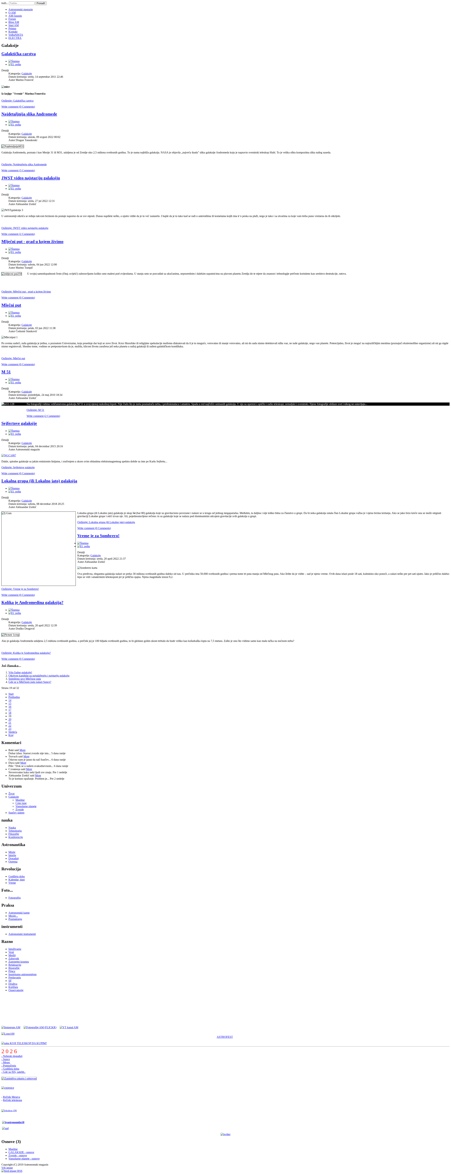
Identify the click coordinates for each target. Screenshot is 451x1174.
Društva (12, 983)
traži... (4, 3)
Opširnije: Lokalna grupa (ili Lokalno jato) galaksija (106, 522)
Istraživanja (14, 948)
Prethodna (14, 697)
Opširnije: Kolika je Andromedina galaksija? (26, 652)
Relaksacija (14, 964)
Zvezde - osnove (17, 1155)
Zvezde (20, 809)
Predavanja (14, 977)
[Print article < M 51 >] (14, 379)
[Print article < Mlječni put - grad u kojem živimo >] (14, 248)
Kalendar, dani (16, 879)
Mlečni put (11, 305)
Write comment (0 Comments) (18, 106)
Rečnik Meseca (11, 1096)
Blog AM (13, 22)
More (23, 750)
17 (9, 709)
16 (9, 706)
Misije (11, 852)
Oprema (12, 861)
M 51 (6, 372)
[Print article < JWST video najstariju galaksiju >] (14, 185)
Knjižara (13, 987)
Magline (20, 799)
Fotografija (14, 897)
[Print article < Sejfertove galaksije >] (14, 430)
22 (9, 725)
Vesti (11, 952)
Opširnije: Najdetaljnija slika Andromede (24, 164)
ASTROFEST (225, 1036)
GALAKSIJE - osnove (21, 1152)
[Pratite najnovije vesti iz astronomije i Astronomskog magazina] (225, 1134)
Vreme (12, 882)
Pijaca (11, 971)
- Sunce (5, 1059)
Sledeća (12, 731)
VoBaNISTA (15, 34)
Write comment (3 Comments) (18, 170)
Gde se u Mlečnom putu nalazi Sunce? (29, 681)
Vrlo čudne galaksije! (20, 672)
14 (9, 700)
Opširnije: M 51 (35, 409)
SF (10, 980)
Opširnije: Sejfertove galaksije (18, 467)
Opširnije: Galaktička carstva (17, 100)
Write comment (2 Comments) (18, 234)
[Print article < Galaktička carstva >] (14, 61)
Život (11, 793)
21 (9, 722)
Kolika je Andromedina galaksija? (32, 602)
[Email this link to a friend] (14, 64)
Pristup (12, 28)
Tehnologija (15, 830)
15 (9, 703)
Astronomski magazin (20, 9)
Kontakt (12, 31)
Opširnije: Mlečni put (13, 358)
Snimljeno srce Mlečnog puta (24, 678)
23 (9, 728)
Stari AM (13, 25)
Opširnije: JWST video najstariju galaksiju (24, 228)
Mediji (12, 955)
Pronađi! (41, 3)
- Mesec (5, 1062)
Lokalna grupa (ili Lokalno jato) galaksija (39, 481)
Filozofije (13, 833)
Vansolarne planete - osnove (24, 1158)
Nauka (12, 827)
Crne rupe (21, 803)
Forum (12, 18)
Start (11, 693)
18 (9, 712)
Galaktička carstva (18, 53)
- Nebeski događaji (11, 1056)
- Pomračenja (8, 1065)
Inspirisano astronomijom (22, 974)
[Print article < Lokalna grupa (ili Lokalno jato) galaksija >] (14, 488)
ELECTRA (14, 37)
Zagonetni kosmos (18, 961)
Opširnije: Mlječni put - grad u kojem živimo (26, 291)
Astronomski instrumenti (22, 934)
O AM (12, 12)
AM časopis (15, 15)
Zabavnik (13, 958)
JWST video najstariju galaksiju (30, 178)
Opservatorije (15, 990)
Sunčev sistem (16, 812)
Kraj (10, 735)
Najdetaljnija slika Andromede (29, 114)
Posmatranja (15, 919)
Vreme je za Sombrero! (98, 535)
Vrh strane (7, 1167)
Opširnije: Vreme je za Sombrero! (20, 588)
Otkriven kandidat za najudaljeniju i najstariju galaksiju (38, 675)
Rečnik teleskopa (12, 1100)
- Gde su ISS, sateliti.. (13, 1071)
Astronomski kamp (19, 912)
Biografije (14, 968)
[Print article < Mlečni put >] (14, 312)
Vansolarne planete (26, 806)
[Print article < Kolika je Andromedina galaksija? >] (14, 609)
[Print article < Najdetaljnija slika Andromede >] (14, 121)
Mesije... (13, 915)
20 (9, 719)
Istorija (12, 855)
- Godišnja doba (10, 1068)
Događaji (13, 858)
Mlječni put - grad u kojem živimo (32, 241)
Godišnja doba (16, 876)
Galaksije (26, 73)
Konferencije (15, 837)
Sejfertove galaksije (19, 423)
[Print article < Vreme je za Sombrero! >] (82, 543)
